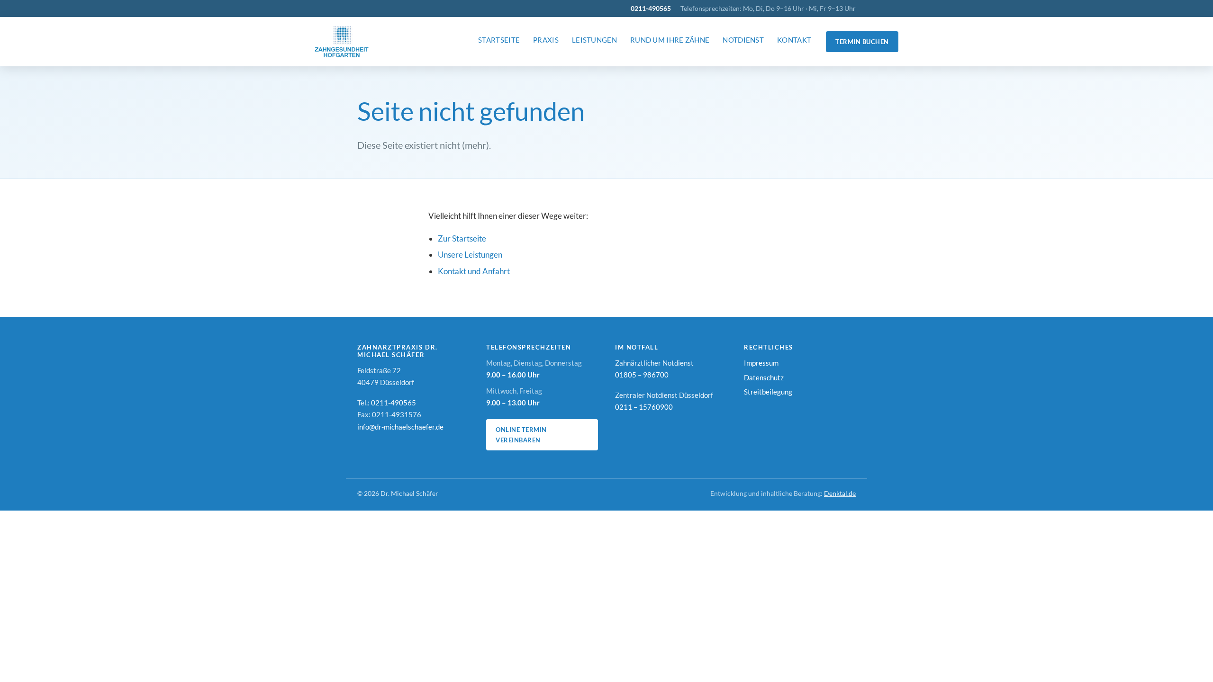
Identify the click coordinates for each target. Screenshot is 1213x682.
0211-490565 (651, 8)
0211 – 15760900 (644, 407)
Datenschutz (764, 377)
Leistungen (594, 40)
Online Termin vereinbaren (521, 435)
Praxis (546, 40)
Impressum (761, 363)
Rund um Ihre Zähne (669, 40)
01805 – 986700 (642, 374)
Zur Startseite (462, 238)
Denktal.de (840, 493)
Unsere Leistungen (470, 255)
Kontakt (794, 40)
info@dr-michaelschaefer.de (400, 426)
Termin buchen (862, 41)
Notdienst (743, 40)
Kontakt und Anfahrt (474, 271)
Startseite (499, 40)
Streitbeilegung (768, 391)
